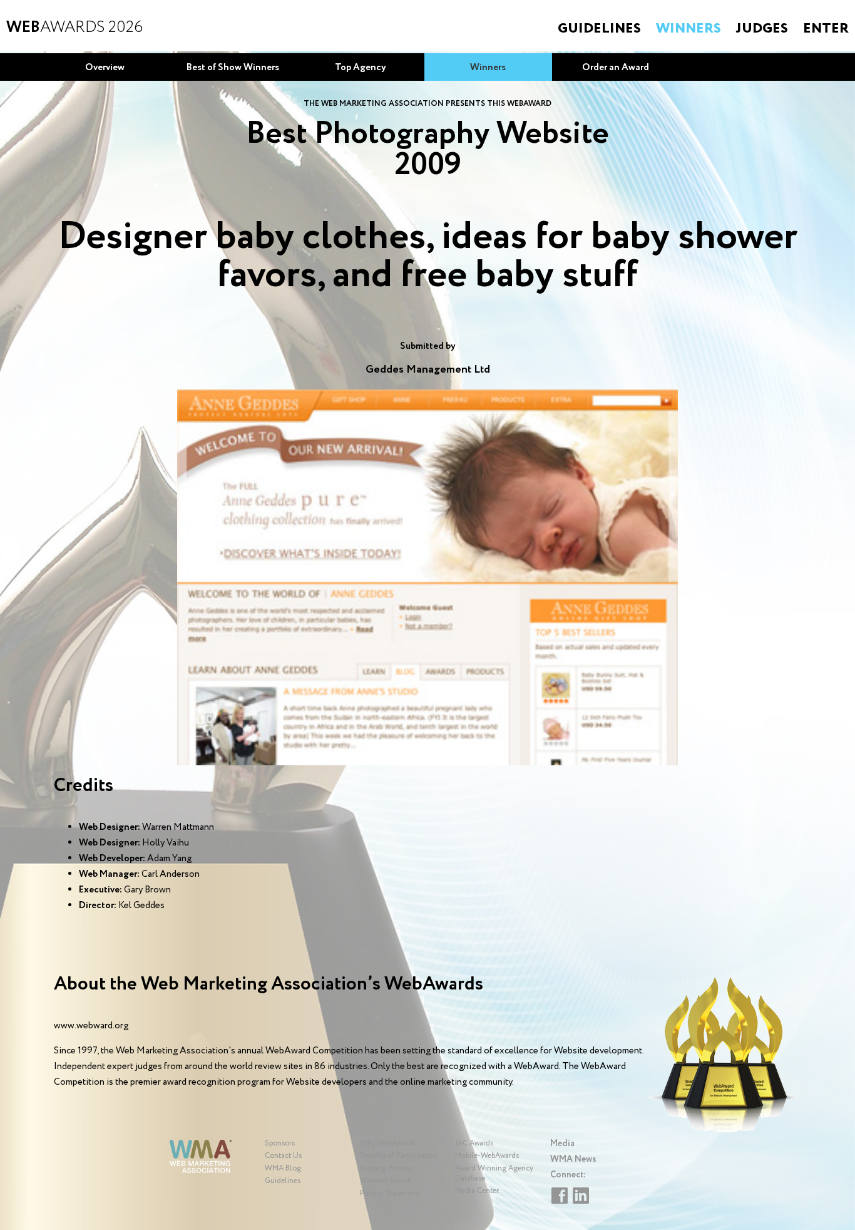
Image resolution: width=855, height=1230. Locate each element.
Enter (826, 29)
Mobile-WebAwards (487, 1155)
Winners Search (386, 1181)
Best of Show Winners (233, 68)
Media (562, 1143)
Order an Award (615, 68)
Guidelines (599, 29)
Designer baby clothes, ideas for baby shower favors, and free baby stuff (427, 256)
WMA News (573, 1159)
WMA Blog (283, 1168)
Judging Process (386, 1168)
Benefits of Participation (399, 1155)
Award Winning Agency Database (494, 1173)
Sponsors (280, 1143)
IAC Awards (474, 1143)
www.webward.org (91, 1026)
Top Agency (360, 68)
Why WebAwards (388, 1143)
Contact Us (283, 1155)
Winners (688, 29)
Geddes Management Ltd (428, 369)
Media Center (477, 1191)
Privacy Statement (390, 1193)
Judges (762, 29)
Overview (105, 68)
